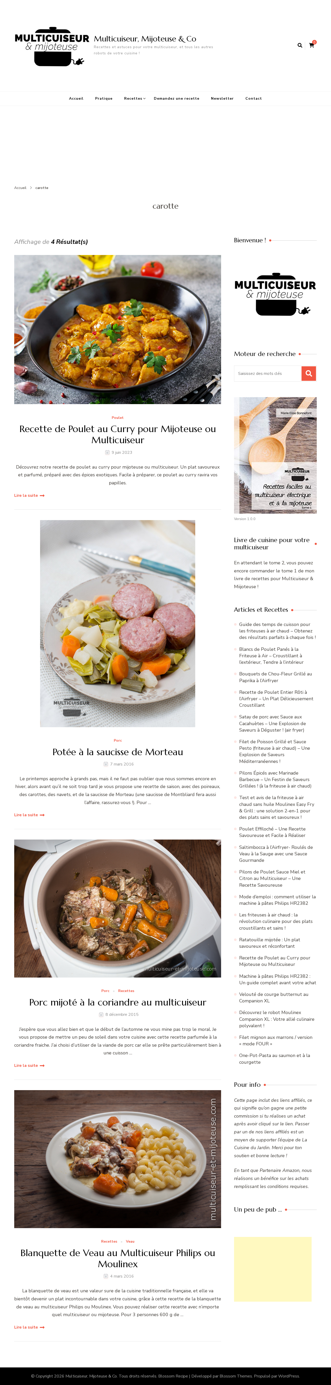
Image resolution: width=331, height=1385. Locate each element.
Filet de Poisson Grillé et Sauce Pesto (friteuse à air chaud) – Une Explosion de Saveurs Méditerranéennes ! (274, 751)
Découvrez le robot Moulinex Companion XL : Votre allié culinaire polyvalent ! (276, 1019)
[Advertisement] (165, 144)
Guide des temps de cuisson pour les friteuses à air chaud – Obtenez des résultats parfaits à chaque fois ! (277, 630)
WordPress (288, 1376)
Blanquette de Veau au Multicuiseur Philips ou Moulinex (117, 1258)
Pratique (103, 98)
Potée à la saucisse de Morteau (117, 751)
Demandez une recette (176, 98)
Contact (253, 98)
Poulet (118, 418)
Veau (130, 1242)
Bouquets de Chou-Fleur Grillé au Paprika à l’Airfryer (275, 677)
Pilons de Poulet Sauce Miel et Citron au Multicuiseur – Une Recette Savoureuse (272, 878)
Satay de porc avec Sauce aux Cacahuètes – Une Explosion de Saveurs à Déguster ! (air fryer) (272, 723)
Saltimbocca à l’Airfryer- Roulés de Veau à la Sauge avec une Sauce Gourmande (276, 853)
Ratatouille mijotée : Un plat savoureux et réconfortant (269, 943)
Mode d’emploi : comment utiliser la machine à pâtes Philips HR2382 (277, 900)
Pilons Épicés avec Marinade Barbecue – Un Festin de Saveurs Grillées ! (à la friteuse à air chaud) (275, 779)
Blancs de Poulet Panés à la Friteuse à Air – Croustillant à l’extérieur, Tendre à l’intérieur (271, 655)
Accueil (76, 98)
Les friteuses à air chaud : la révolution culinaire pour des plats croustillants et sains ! (276, 921)
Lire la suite (26, 495)
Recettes (133, 98)
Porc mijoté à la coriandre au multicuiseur (117, 1002)
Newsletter (222, 98)
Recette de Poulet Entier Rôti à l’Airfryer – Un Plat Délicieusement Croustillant (276, 698)
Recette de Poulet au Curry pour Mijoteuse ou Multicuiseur (117, 434)
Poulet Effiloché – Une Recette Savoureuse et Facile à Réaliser (272, 832)
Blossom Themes (236, 1376)
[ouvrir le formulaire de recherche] (300, 45)
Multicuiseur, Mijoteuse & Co (145, 38)
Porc (118, 741)
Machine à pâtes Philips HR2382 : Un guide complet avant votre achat (277, 979)
